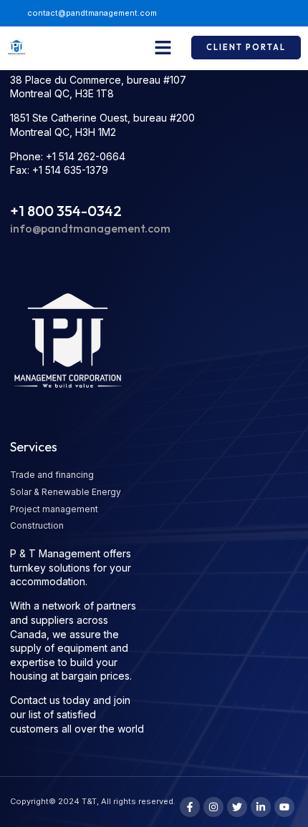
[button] (163, 48)
